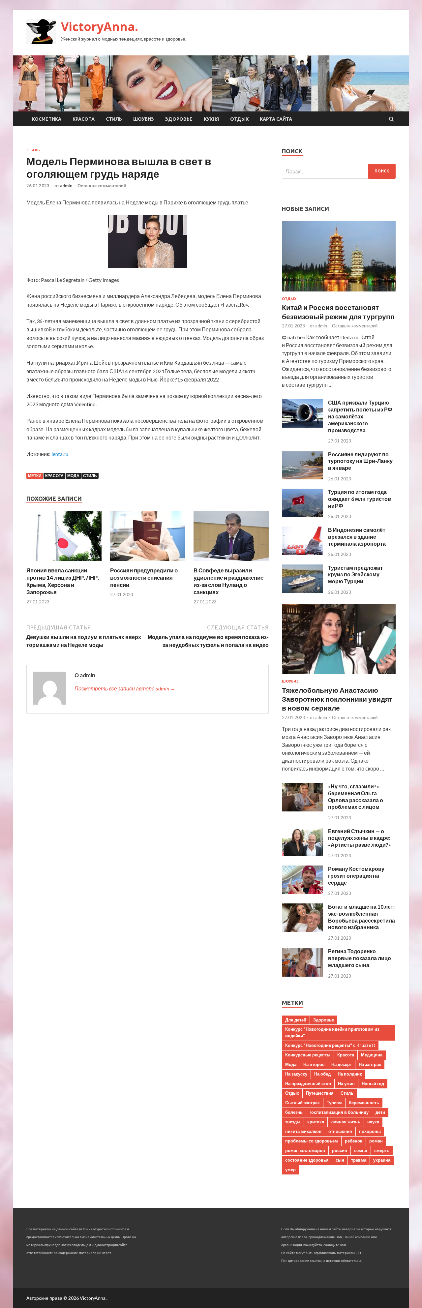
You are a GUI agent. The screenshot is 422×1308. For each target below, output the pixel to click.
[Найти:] (339, 171)
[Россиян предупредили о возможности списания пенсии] (147, 563)
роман (376, 1140)
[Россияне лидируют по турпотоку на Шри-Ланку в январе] (302, 477)
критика (315, 1121)
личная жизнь (345, 1121)
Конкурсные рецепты (307, 1054)
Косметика (46, 119)
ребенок (353, 1140)
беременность (364, 1102)
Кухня (211, 119)
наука (373, 1121)
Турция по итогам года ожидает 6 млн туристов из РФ (359, 499)
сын (340, 1160)
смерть (381, 1150)
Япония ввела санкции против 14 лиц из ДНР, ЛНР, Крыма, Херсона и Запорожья (62, 581)
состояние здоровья (307, 1160)
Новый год (373, 1083)
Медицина (371, 1054)
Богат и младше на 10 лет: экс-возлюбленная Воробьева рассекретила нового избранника (361, 916)
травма (358, 1160)
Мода (73, 475)
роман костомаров (305, 1150)
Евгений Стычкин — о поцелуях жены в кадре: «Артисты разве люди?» (359, 838)
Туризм (334, 1102)
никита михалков (303, 1131)
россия (339, 1150)
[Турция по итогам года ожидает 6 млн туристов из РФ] (302, 515)
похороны (370, 1131)
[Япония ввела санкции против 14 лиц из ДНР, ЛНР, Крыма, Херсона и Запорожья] (64, 563)
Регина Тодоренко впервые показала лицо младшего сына (359, 958)
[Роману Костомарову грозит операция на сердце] (302, 892)
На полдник (350, 1074)
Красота (84, 119)
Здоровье (179, 119)
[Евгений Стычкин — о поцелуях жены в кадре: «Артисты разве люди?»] (302, 854)
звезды (292, 1121)
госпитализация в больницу (339, 1112)
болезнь (294, 1112)
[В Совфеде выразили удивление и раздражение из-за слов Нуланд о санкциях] (231, 563)
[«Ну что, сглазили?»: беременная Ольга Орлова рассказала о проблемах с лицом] (302, 809)
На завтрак (370, 1064)
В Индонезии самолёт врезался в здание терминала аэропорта (357, 537)
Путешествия (320, 1093)
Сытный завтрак (302, 1102)
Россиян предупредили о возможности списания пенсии (144, 577)
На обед (322, 1074)
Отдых (239, 119)
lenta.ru (59, 454)
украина (381, 1160)
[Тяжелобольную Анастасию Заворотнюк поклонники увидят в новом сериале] (339, 675)
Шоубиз (143, 119)
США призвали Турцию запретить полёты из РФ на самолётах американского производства (360, 416)
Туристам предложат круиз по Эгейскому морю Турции (355, 574)
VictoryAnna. (99, 26)
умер (290, 1169)
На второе (313, 1064)
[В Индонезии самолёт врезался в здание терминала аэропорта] (302, 553)
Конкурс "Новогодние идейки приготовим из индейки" (332, 1032)
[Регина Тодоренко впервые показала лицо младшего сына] (302, 974)
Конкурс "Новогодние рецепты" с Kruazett (330, 1045)
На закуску (296, 1074)
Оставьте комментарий (101, 185)
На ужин (346, 1083)
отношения (340, 1131)
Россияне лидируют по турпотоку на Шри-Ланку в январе (360, 461)
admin (66, 185)
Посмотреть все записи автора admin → (125, 688)
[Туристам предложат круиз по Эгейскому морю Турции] (302, 591)
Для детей (295, 1019)
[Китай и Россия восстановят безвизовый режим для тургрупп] (339, 292)
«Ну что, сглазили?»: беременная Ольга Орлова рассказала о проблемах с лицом (355, 796)
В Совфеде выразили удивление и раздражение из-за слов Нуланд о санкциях (228, 581)
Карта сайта (276, 119)
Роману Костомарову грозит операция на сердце (356, 876)
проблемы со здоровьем (311, 1140)
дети (380, 1112)
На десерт (341, 1064)
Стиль (114, 119)
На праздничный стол (308, 1083)
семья (360, 1150)
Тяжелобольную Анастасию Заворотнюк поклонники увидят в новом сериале (337, 699)
